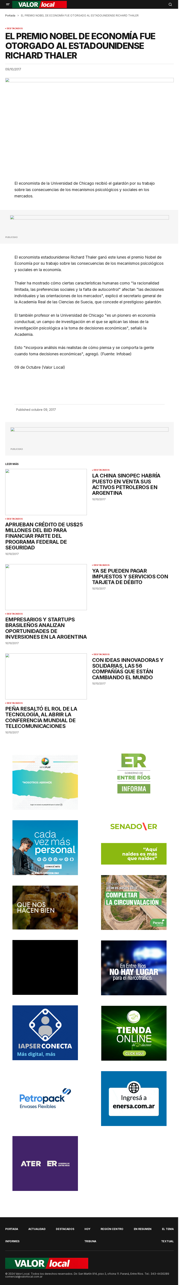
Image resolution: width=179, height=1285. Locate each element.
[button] (7, 4)
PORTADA (11, 1229)
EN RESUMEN (143, 1229)
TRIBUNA (90, 1241)
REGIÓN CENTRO (112, 1229)
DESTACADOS (15, 28)
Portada (10, 15)
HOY (87, 1229)
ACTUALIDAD (37, 1229)
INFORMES (12, 1241)
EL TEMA (168, 1229)
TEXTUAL (167, 1241)
